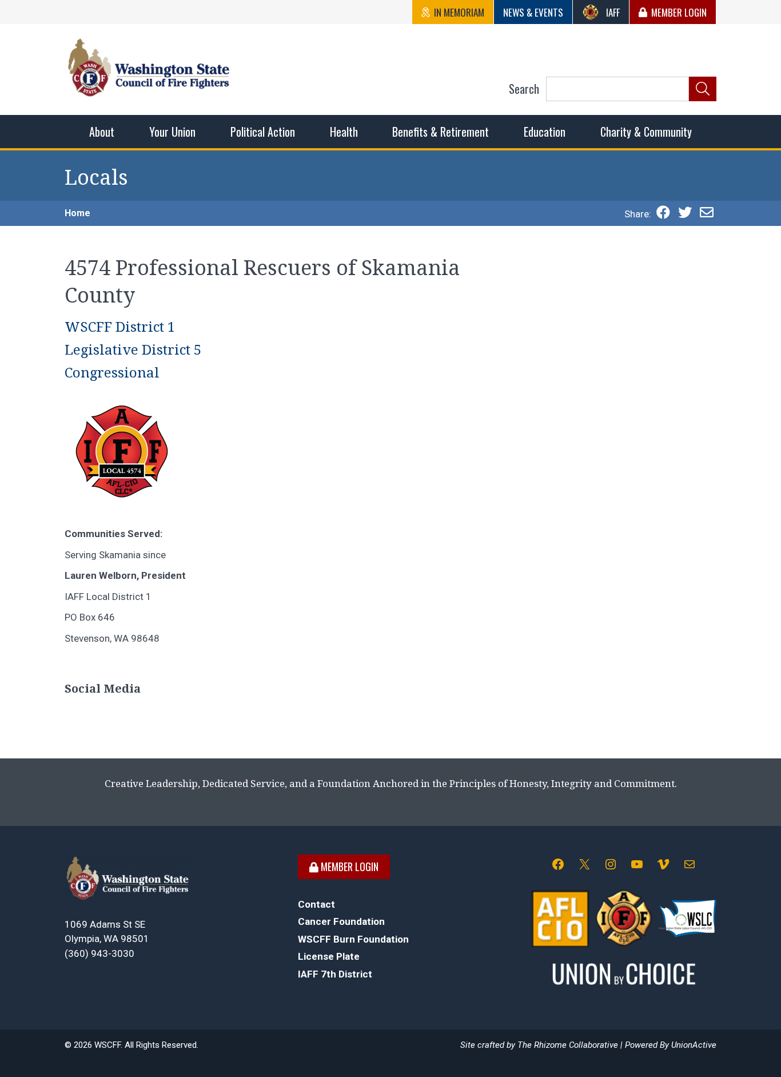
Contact (316, 904)
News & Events (533, 12)
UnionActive (693, 1045)
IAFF (613, 12)
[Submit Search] (702, 89)
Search (524, 88)
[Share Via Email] (706, 213)
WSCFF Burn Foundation (353, 939)
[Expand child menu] (102, 131)
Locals (96, 177)
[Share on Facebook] (663, 213)
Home (77, 213)
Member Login (679, 12)
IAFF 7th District (335, 974)
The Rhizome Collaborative (567, 1045)
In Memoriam (459, 12)
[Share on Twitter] (685, 213)
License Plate (329, 956)
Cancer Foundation (341, 921)
